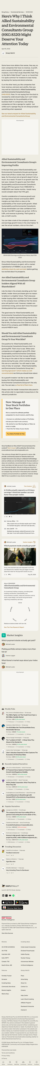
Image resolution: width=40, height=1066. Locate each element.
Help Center (24, 995)
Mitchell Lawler (10, 644)
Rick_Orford (9, 712)
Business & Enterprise (27, 1006)
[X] (6, 895)
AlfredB (8, 868)
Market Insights (6, 990)
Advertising (24, 979)
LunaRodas (9, 780)
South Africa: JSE (7, 965)
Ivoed (7, 750)
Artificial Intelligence (27, 965)
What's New (5, 994)
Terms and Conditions (8, 1053)
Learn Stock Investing (27, 999)
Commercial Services (17, 12)
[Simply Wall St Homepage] (10, 885)
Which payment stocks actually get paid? (18, 640)
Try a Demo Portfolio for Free (16, 434)
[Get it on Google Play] (22, 902)
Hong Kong (5, 12)
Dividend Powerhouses (27, 950)
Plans (22, 975)
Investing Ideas (6, 983)
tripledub (8, 725)
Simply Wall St (10, 53)
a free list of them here (24, 385)
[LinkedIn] (3, 895)
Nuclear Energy (25, 958)
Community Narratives (8, 986)
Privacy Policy (6, 1055)
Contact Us (24, 986)
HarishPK (8, 850)
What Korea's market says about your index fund (20, 661)
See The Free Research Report (14, 627)
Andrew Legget (10, 655)
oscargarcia (9, 810)
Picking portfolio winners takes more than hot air (19, 650)
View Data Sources (7, 933)
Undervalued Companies (28, 947)
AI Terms (4, 1058)
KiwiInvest (8, 833)
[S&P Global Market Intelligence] (8, 918)
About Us (23, 983)
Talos (7, 737)
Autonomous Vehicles (27, 961)
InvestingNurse (10, 792)
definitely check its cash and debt (14, 269)
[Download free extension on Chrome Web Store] (12, 908)
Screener (4, 979)
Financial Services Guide (9, 1050)
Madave (8, 859)
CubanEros (9, 822)
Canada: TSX (5, 961)
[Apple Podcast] (16, 895)
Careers (23, 990)
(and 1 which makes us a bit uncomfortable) (18, 370)
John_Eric (8, 767)
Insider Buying (25, 954)
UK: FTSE (4, 950)
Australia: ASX (6, 954)
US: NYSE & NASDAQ (8, 947)
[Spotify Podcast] (13, 895)
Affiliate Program (26, 1002)
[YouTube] (10, 895)
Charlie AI (24, 1010)
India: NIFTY (5, 958)
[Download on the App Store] (8, 902)
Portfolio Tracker (7, 975)
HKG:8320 (6, 94)
